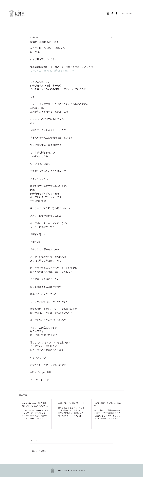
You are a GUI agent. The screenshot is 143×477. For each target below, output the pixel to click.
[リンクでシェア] (48, 380)
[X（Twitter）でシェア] (37, 380)
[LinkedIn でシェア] (42, 380)
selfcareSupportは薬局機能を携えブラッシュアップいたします (35, 404)
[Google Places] (116, 13)
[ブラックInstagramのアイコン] (107, 13)
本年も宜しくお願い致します (71, 403)
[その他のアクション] (111, 37)
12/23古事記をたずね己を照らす (107, 404)
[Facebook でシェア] (31, 380)
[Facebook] (112, 13)
